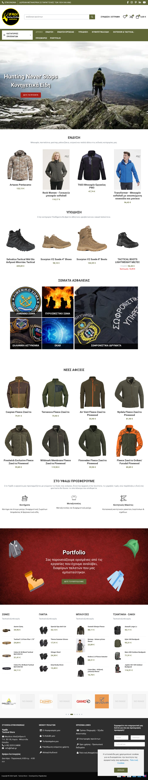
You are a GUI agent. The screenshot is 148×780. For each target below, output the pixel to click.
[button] (124, 17)
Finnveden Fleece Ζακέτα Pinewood (93, 462)
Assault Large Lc (131, 626)
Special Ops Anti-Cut (58, 626)
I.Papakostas (42, 776)
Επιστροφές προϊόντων (89, 739)
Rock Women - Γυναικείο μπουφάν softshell (56, 194)
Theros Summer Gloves (59, 639)
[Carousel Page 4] (74, 714)
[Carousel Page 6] (79, 714)
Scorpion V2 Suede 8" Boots (92, 259)
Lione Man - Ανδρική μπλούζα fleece (95, 671)
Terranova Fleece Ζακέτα (55, 412)
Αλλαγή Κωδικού (50, 752)
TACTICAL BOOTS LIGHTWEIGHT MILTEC (127, 261)
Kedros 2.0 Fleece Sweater (97, 657)
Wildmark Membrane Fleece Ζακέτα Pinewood (55, 462)
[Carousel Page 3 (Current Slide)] (71, 714)
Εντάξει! (121, 770)
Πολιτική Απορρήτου (88, 753)
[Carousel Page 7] (81, 714)
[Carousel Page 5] (77, 714)
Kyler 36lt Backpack (132, 639)
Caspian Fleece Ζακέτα (18, 412)
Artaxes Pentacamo (20, 184)
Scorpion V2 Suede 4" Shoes (56, 259)
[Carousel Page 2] (68, 714)
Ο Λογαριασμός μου (51, 730)
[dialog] (121, 762)
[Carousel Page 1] (66, 714)
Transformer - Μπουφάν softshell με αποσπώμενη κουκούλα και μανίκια (127, 195)
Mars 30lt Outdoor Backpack (135, 652)
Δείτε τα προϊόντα (30, 95)
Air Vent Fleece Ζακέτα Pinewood (92, 413)
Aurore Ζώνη (18, 626)
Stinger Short (56, 652)
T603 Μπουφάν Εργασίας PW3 (92, 186)
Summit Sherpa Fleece (96, 626)
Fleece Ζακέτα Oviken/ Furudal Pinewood (129, 462)
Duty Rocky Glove (57, 665)
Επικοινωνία (10, 2)
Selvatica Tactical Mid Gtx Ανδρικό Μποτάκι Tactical (20, 261)
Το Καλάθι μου (48, 736)
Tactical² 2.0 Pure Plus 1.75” (24, 639)
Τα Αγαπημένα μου (51, 741)
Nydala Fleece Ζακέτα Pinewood (129, 413)
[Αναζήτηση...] (92, 16)
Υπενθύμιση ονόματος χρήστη (55, 747)
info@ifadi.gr (11, 748)
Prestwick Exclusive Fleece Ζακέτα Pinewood (18, 462)
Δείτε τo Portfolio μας (74, 581)
